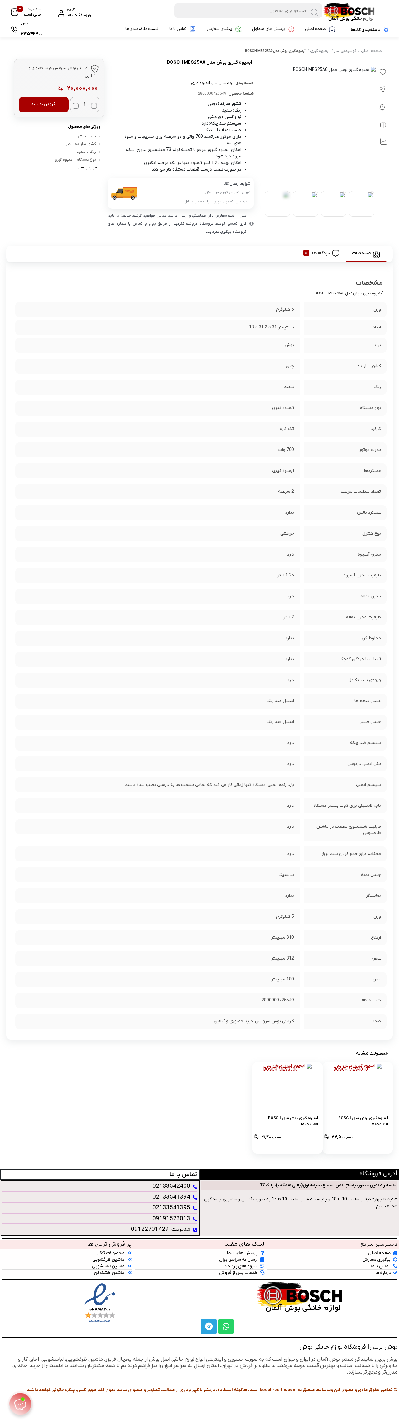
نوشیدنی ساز (345, 50)
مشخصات (361, 253)
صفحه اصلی (315, 29)
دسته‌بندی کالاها (365, 29)
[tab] (366, 253)
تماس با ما (178, 29)
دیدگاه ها (321, 253)
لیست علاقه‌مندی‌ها (141, 29)
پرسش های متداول (268, 29)
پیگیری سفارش (219, 29)
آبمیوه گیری (319, 50)
